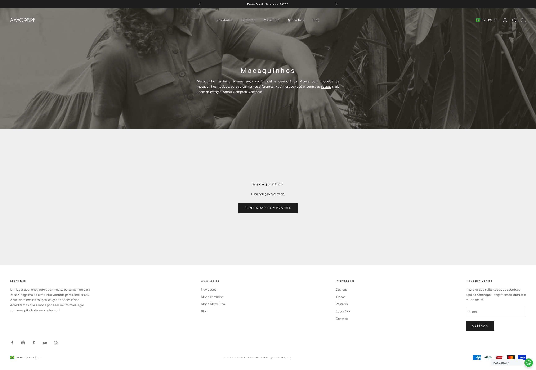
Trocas (340, 297)
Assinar (480, 326)
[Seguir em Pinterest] (34, 343)
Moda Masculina (213, 304)
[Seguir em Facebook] (12, 343)
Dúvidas (341, 290)
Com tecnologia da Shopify (272, 357)
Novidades (224, 20)
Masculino (272, 20)
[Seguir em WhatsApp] (56, 343)
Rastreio (342, 304)
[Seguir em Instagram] (23, 343)
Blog (316, 20)
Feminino (248, 20)
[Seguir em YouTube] (45, 343)
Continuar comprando (268, 208)
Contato (342, 319)
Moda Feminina (212, 297)
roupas (326, 87)
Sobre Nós (296, 20)
